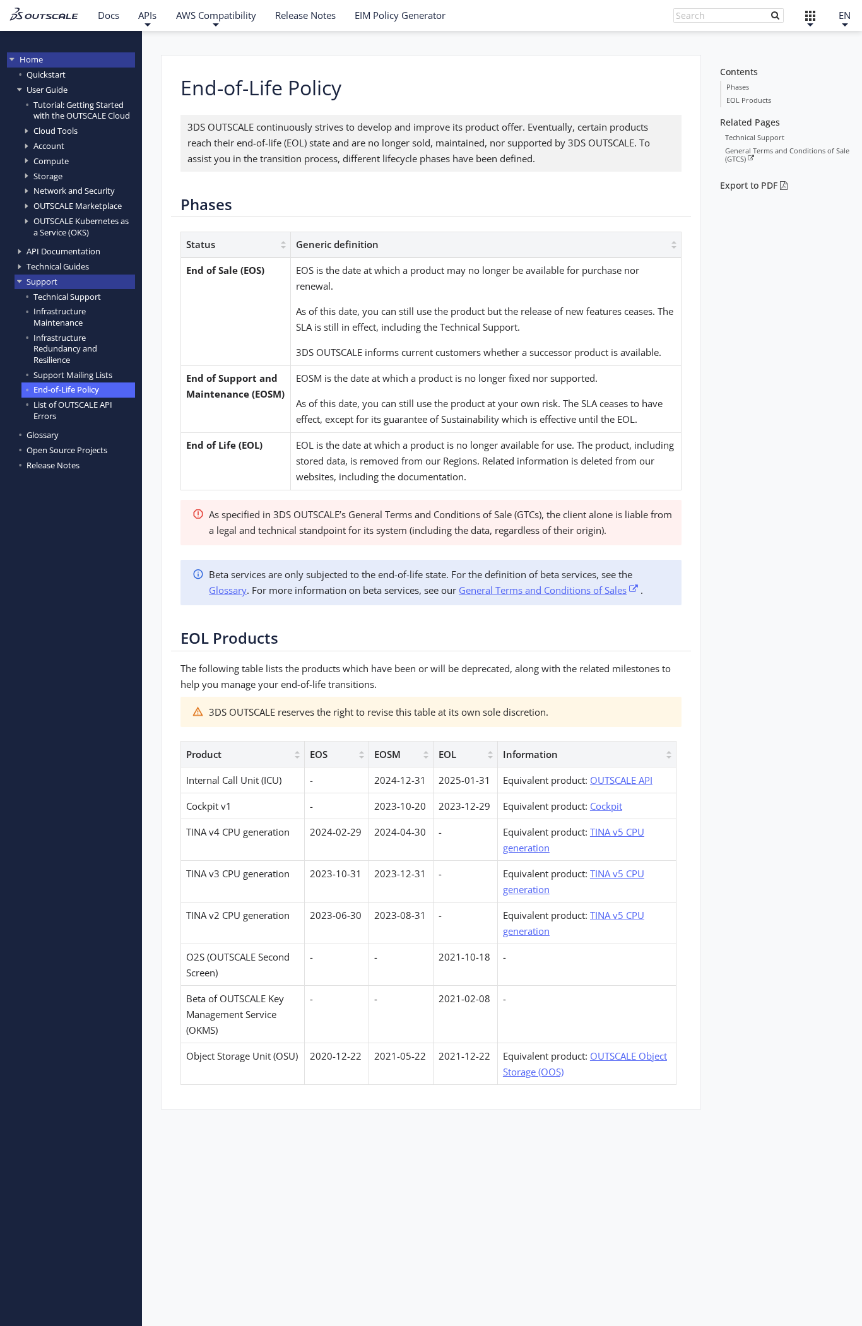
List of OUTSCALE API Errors (72, 410)
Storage (47, 175)
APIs (147, 15)
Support (42, 281)
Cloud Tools (55, 130)
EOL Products (748, 100)
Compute (51, 160)
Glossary (43, 435)
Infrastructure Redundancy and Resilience (65, 348)
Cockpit (606, 806)
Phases (737, 87)
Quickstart (46, 74)
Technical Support (67, 296)
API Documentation (63, 251)
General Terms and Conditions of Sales (543, 590)
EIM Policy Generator (400, 15)
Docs (108, 15)
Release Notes (305, 15)
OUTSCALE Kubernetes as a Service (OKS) (81, 226)
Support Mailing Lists (72, 374)
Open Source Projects (67, 449)
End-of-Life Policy (66, 389)
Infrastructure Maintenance (59, 316)
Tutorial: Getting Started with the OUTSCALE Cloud (81, 109)
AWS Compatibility (216, 15)
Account (48, 145)
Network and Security (74, 190)
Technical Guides (58, 265)
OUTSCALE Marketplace (77, 205)
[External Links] (810, 15)
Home (31, 59)
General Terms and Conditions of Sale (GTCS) (787, 155)
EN (845, 15)
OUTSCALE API (621, 780)
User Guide (47, 89)
